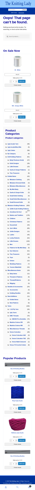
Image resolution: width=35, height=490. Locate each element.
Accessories (14, 290)
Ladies (12, 234)
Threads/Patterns (15, 280)
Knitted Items (12, 176)
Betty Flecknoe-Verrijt (17, 160)
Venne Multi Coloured (19, 341)
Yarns (9, 306)
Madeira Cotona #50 (16, 322)
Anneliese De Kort (15, 212)
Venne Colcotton (15, 332)
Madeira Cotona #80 (16, 325)
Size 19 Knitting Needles (17, 456)
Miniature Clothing (16, 179)
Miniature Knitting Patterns (16, 205)
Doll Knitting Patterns (14, 157)
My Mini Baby (14, 189)
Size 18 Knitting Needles (17, 368)
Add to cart (21, 81)
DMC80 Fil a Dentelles (19, 319)
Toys (11, 257)
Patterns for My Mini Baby (18, 247)
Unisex (12, 260)
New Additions (12, 296)
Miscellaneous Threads (17, 328)
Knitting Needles (15, 293)
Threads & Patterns (16, 277)
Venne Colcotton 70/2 (19, 338)
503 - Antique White (17, 105)
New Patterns (14, 303)
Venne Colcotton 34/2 (19, 335)
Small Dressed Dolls (16, 202)
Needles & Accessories (15, 286)
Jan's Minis (13, 228)
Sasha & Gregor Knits (17, 192)
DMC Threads (14, 315)
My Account (21, 12)
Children (12, 218)
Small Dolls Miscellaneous (18, 199)
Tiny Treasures (14, 173)
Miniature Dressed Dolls (17, 183)
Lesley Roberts (15, 238)
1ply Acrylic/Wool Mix (14, 147)
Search (24, 9)
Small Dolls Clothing (16, 196)
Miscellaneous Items (14, 270)
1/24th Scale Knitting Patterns (19, 209)
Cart (27, 486)
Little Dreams (14, 166)
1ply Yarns (13, 312)
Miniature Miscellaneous (17, 186)
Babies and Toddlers (16, 215)
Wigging (12, 283)
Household (13, 225)
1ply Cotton (11, 150)
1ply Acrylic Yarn (13, 144)
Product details (17, 85)
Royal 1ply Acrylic (17, 400)
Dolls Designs (14, 163)
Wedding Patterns (15, 264)
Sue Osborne (14, 251)
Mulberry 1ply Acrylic (17, 432)
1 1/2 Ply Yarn (14, 309)
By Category (12, 153)
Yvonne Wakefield (15, 267)
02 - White (17, 70)
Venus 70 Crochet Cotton (18, 345)
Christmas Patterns (16, 221)
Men (11, 244)
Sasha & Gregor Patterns (18, 170)
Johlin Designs (14, 231)
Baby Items (13, 273)
